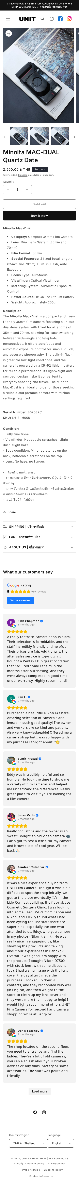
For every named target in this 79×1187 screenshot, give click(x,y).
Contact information (41, 1176)
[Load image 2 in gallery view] (39, 136)
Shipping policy (53, 1169)
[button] (8, 18)
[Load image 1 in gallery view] (19, 136)
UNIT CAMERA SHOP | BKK (37, 1158)
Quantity (8, 181)
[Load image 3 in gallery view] (60, 136)
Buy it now (39, 216)
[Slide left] (4, 137)
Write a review (21, 600)
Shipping (23, 175)
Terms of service (30, 1169)
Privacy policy (56, 1163)
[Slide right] (74, 137)
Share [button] (12, 512)
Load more (39, 1091)
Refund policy (35, 1163)
